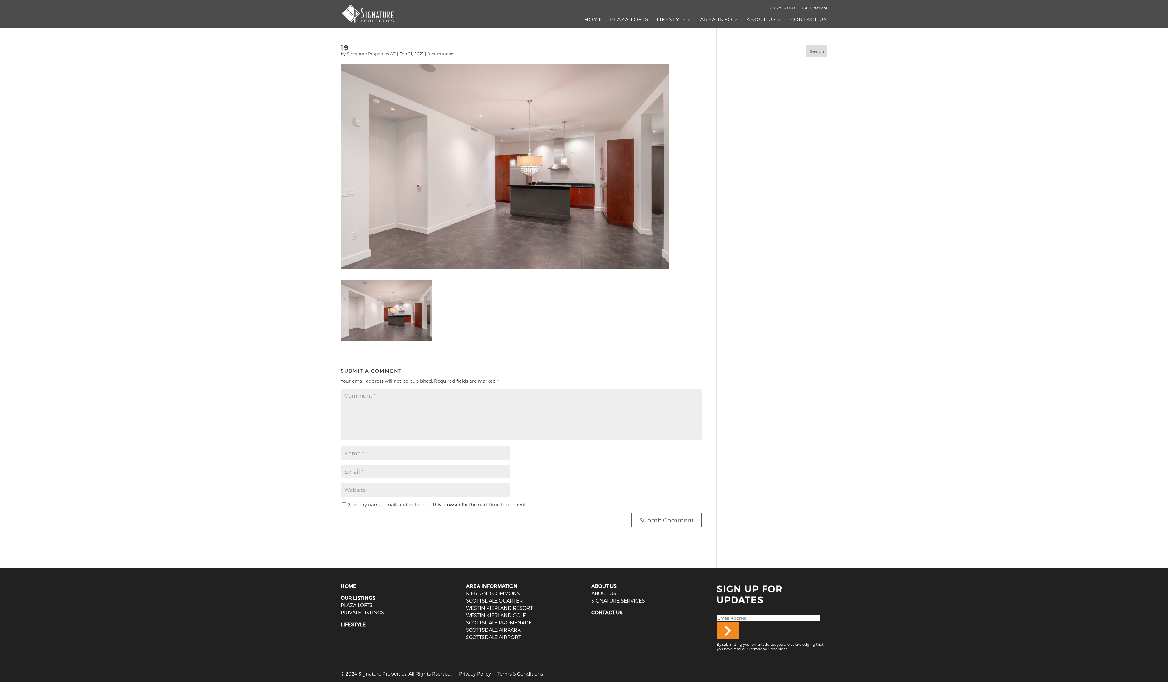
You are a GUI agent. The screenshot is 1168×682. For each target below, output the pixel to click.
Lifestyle (671, 19)
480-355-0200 (782, 8)
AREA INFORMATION (491, 586)
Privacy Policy (475, 674)
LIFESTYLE (353, 624)
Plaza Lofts (629, 19)
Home (593, 19)
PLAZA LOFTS (357, 605)
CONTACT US (607, 612)
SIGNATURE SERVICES (618, 600)
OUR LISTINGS (358, 598)
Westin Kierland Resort (499, 608)
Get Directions (814, 8)
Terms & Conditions (520, 674)
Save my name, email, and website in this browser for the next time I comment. (437, 504)
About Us (761, 19)
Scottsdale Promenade (499, 622)
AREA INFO (716, 19)
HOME (348, 586)
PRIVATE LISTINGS (362, 612)
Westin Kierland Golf (496, 615)
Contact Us (808, 19)
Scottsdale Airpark (493, 630)
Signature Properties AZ (371, 53)
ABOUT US (604, 586)
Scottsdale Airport (493, 637)
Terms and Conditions (768, 649)
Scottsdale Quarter (494, 600)
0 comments (440, 53)
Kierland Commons (493, 593)
